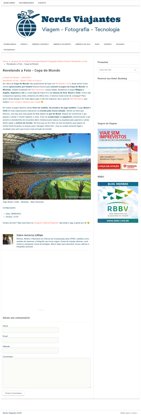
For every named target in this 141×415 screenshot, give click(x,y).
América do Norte (62, 44)
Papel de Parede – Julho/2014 (17, 77)
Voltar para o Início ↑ (129, 413)
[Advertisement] (48, 281)
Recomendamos (26, 3)
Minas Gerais (64, 61)
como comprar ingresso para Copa (24, 102)
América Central (40, 44)
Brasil (43, 61)
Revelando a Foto (79, 61)
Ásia (97, 44)
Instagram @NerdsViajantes (46, 223)
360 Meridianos (76, 99)
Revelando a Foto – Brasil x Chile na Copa (21, 80)
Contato (42, 3)
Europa (108, 44)
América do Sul (83, 44)
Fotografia (9, 50)
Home (5, 61)
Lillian (39, 235)
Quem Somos (9, 3)
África (24, 44)
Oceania (120, 44)
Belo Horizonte (32, 61)
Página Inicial (10, 44)
